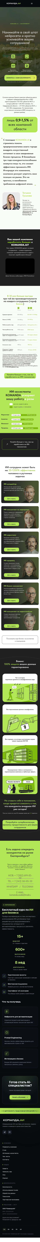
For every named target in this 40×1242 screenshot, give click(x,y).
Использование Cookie (10, 1190)
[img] (11, 201)
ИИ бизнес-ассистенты (10, 1153)
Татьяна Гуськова (27, 194)
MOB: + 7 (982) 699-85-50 (20, 876)
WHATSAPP (12, 886)
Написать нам (7, 1172)
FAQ (4, 1175)
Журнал (5, 1178)
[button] (34, 78)
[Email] (10, 1132)
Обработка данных (9, 1193)
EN (8, 1229)
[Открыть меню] (32, 3)
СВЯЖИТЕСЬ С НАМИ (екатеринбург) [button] (18, 78)
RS (16, 1229)
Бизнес (19, 303)
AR (21, 1229)
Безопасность (7, 1187)
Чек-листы (6, 1156)
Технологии (6, 1196)
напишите (14, 1219)
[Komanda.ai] (13, 3)
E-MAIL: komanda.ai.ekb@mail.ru (20, 893)
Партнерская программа (11, 1200)
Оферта (5, 1168)
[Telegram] (5, 1132)
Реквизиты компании (10, 1147)
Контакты (6, 1159)
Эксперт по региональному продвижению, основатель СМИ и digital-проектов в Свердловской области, (30, 207)
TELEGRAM (27, 886)
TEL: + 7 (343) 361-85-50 (20, 881)
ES (12, 1229)
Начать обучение (18, 1097)
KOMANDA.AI (22, 139)
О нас (4, 1150)
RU (4, 1229)
